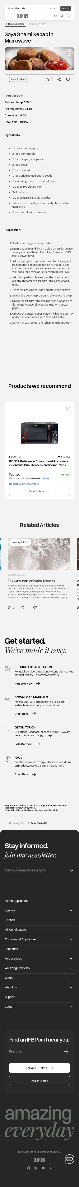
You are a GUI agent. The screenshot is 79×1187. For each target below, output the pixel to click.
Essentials (12, 949)
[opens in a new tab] (28, 1168)
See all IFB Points (36, 1068)
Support (65, 8)
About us (11, 987)
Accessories (13, 958)
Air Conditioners (15, 929)
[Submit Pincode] (66, 1051)
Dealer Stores (39, 1081)
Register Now (24, 683)
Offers (9, 978)
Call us (52, 8)
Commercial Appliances (20, 939)
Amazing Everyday (17, 968)
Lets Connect (24, 744)
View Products (18, 79)
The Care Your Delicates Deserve (32, 580)
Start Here (22, 714)
